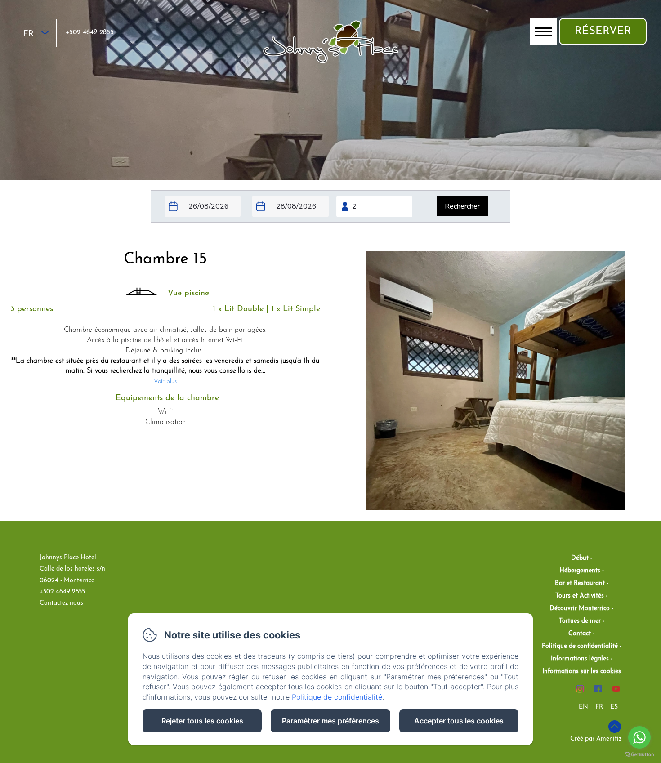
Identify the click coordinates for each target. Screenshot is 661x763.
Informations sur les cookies (581, 671)
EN (583, 707)
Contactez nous (61, 603)
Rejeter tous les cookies (202, 720)
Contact (579, 633)
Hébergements (579, 570)
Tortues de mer (580, 621)
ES (614, 707)
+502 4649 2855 (90, 32)
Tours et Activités (579, 596)
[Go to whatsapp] (639, 737)
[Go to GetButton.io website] (639, 754)
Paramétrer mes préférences (330, 720)
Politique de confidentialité (580, 646)
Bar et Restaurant (580, 583)
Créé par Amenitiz (595, 739)
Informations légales (580, 659)
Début (580, 558)
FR (599, 707)
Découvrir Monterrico (579, 608)
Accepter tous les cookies (459, 720)
